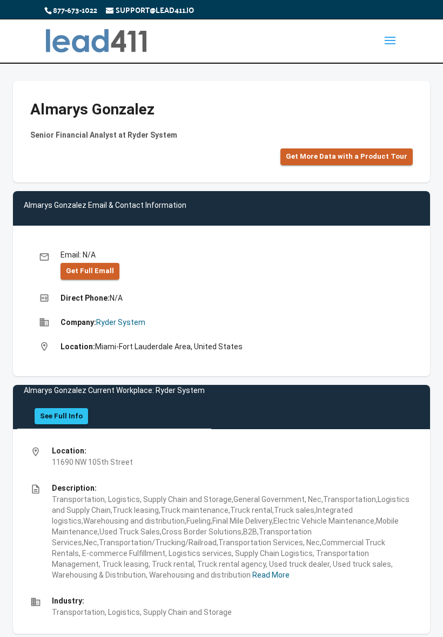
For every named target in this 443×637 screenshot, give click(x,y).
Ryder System (120, 322)
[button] (346, 156)
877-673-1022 (75, 10)
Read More (270, 575)
